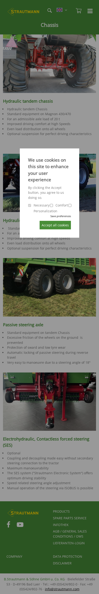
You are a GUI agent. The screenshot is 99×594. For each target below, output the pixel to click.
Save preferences (60, 216)
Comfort (61, 205)
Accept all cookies (55, 225)
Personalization (45, 211)
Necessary (42, 205)
